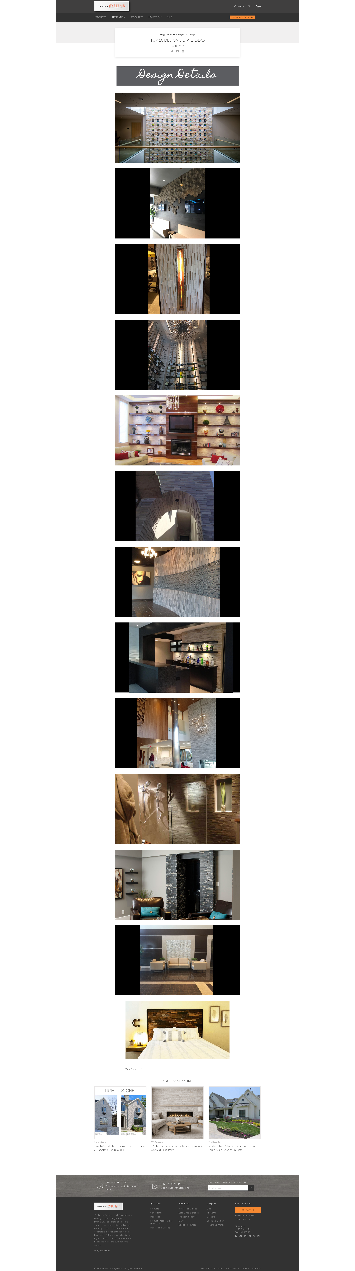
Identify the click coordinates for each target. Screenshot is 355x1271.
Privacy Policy (232, 1268)
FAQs (181, 1220)
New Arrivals (156, 1212)
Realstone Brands (215, 1224)
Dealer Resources (187, 1224)
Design (191, 34)
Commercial (137, 1069)
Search (240, 6)
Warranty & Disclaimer (212, 1268)
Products (100, 17)
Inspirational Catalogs (160, 1227)
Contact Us (247, 1210)
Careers (211, 1216)
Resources (137, 17)
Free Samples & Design (242, 17)
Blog (162, 34)
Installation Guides (187, 1208)
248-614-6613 (242, 1219)
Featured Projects (177, 34)
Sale (169, 17)
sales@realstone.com (245, 1215)
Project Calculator (187, 1216)
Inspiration (118, 17)
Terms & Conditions (251, 1268)
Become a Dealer (215, 1220)
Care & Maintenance (188, 1212)
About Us (211, 1212)
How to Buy (155, 17)
